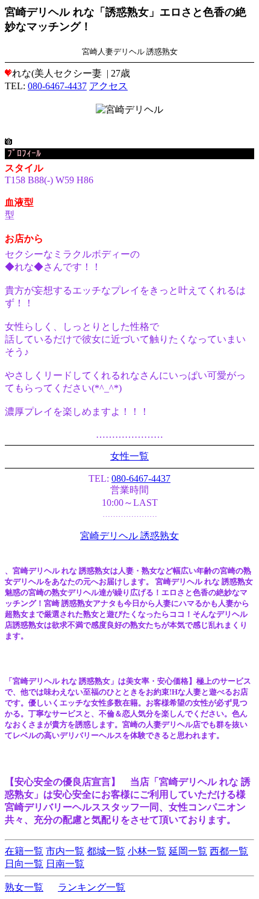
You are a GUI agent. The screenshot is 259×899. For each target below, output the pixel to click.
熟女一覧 (24, 887)
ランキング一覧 (91, 887)
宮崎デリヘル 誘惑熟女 (129, 536)
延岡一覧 (188, 851)
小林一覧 (147, 851)
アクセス (108, 86)
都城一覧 (106, 851)
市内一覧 (65, 851)
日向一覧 (24, 864)
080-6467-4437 (57, 86)
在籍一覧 (24, 851)
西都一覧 (229, 851)
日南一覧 (65, 864)
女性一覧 (129, 456)
